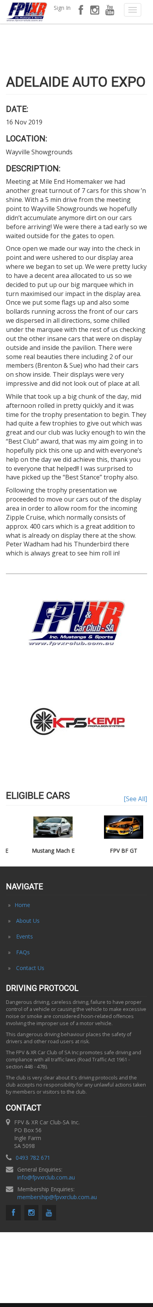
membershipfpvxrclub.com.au (57, 1197)
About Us (28, 920)
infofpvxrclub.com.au (46, 1177)
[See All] (135, 798)
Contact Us (30, 968)
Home (22, 905)
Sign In (62, 7)
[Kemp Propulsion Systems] (76, 721)
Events (24, 936)
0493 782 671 (33, 1157)
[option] (76, 721)
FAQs (23, 952)
